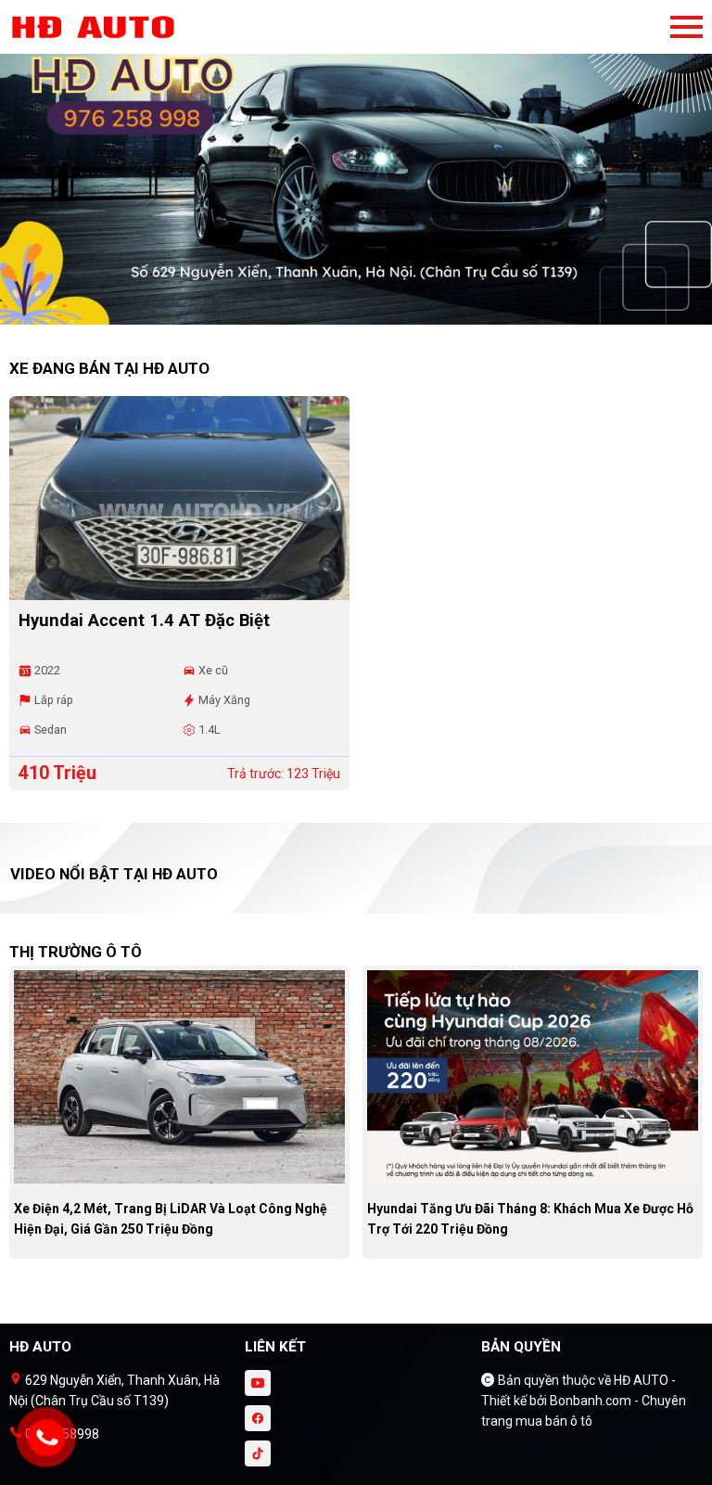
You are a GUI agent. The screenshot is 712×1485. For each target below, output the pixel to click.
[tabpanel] (356, 171)
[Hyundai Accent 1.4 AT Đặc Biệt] (179, 498)
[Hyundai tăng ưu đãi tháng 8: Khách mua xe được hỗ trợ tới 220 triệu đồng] (532, 1076)
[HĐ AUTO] (111, 27)
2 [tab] (365, 315)
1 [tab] (346, 315)
